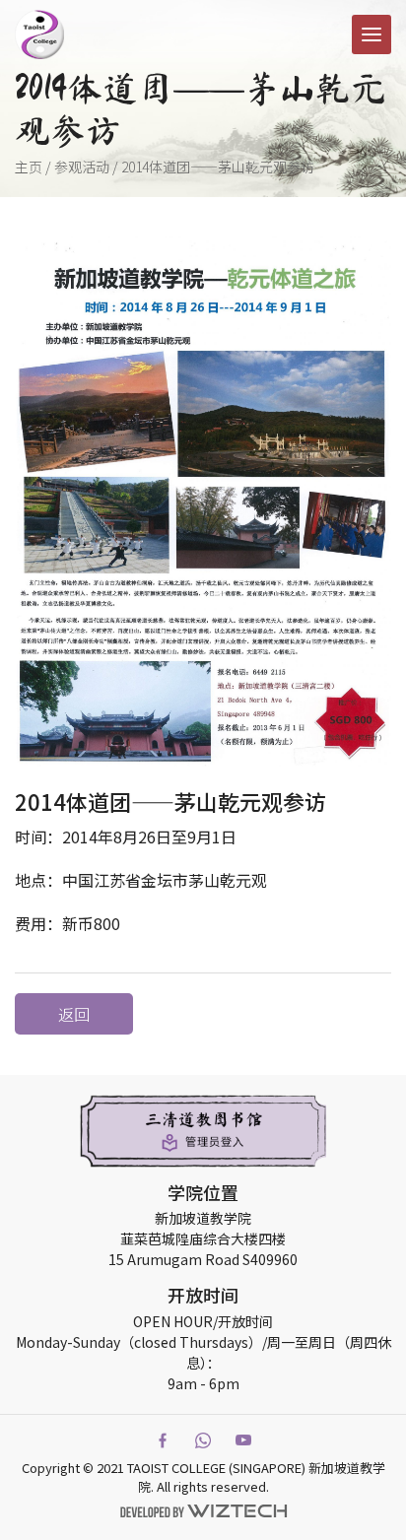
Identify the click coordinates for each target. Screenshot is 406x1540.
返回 (74, 1014)
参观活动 (81, 166)
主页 (28, 166)
